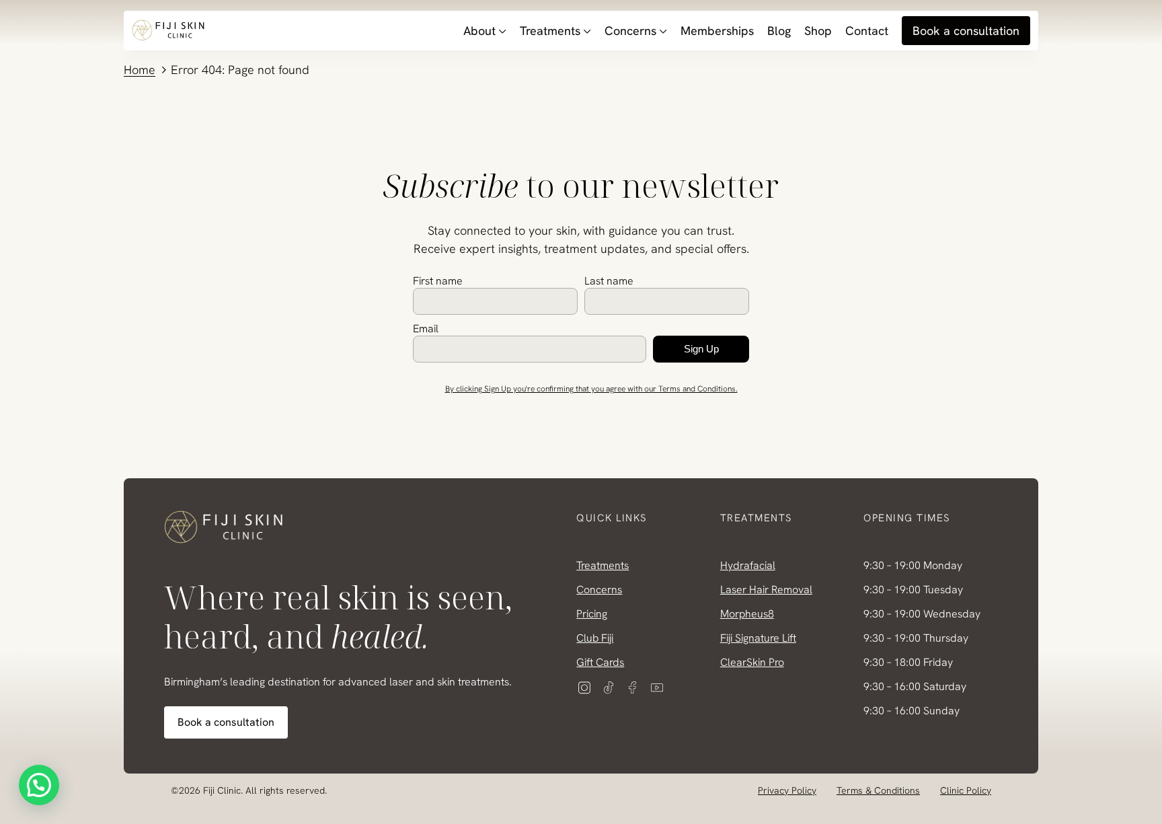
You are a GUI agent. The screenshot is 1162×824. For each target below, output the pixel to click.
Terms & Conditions (878, 790)
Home (139, 69)
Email (425, 329)
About (479, 30)
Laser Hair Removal (766, 590)
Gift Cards (600, 662)
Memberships (717, 30)
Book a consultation (966, 30)
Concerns (630, 30)
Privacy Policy (787, 790)
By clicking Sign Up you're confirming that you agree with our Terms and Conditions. (591, 388)
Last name (608, 281)
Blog (779, 30)
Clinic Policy (965, 790)
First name (438, 281)
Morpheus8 (747, 614)
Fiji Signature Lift (758, 638)
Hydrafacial (747, 565)
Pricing (591, 614)
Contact (866, 30)
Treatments (550, 30)
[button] (39, 785)
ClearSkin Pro (752, 662)
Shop (818, 30)
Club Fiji (594, 638)
